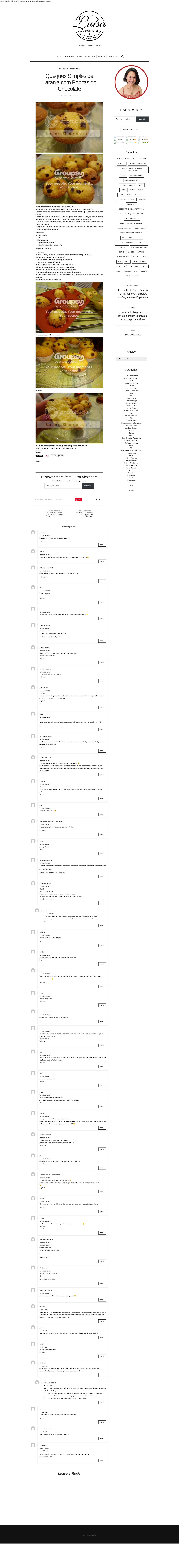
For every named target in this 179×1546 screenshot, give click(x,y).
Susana (42, 781)
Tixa (40, 588)
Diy (131, 418)
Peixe (127, 261)
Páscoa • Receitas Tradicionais (131, 450)
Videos (101, 57)
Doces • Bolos (140, 228)
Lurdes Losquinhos (45, 669)
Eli (40, 1409)
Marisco (141, 252)
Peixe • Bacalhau (139, 261)
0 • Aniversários (123, 159)
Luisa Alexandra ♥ (50, 911)
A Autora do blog (44, 625)
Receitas (69, 57)
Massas (135, 257)
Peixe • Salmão (131, 468)
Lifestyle (90, 57)
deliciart (42, 1306)
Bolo (133, 330)
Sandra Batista (44, 648)
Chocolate (142, 199)
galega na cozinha (45, 860)
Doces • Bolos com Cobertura (131, 233)
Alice (41, 1028)
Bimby (132, 190)
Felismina (42, 932)
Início (59, 57)
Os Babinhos (43, 1268)
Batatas (123, 190)
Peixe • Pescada (141, 266)
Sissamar (42, 533)
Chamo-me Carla (45, 757)
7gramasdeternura (45, 736)
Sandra (41, 1092)
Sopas (127, 276)
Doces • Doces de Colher (131, 242)
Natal (144, 257)
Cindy (41, 1344)
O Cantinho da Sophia (46, 568)
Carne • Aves (131, 398)
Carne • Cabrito (131, 403)
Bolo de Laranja (133, 334)
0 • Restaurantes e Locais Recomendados (132, 170)
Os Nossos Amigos (131, 443)
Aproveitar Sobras (127, 185)
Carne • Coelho (131, 405)
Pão (131, 448)
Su (40, 609)
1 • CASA (123, 175)
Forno (121, 252)
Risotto (131, 478)
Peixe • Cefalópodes (124, 266)
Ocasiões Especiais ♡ (131, 440)
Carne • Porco (139, 195)
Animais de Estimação (131, 378)
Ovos (120, 261)
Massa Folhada (123, 257)
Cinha (41, 841)
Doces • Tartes (122, 247)
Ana (40, 805)
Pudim (131, 470)
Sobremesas (131, 480)
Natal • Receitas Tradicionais (131, 438)
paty (40, 1052)
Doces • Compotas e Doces (132, 237)
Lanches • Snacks (131, 428)
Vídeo (136, 276)
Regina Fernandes (45, 1134)
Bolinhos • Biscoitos (69, 69)
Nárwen (42, 1198)
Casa (79, 57)
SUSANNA (43, 1445)
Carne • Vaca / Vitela (131, 410)
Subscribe (88, 486)
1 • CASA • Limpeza (136, 175)
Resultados (131, 475)
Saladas (144, 271)
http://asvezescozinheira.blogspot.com (51, 637)
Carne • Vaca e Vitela (126, 199)
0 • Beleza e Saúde (140, 159)
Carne (140, 190)
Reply (102, 545)
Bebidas (131, 386)
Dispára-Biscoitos (132, 218)
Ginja (41, 1156)
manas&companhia (46, 1239)
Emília (41, 952)
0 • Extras (121, 163)
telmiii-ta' (42, 1363)
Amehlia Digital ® (45, 883)
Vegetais (131, 490)
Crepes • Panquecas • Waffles (131, 214)
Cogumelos (131, 204)
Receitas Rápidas (130, 271)
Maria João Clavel (45, 1290)
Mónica (41, 551)
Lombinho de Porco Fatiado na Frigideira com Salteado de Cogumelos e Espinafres (133, 294)
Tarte (131, 485)
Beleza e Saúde (131, 388)
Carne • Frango (124, 195)
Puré (118, 271)
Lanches (131, 252)
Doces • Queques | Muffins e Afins (43, 499)
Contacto (113, 57)
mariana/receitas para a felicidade (50, 821)
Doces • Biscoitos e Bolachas (131, 223)
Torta (131, 488)
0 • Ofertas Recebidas (137, 163)
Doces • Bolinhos (124, 228)
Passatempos (131, 453)
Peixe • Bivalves (131, 460)
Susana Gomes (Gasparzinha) (49, 1175)
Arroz (141, 185)
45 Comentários (58, 499)
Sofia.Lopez (43, 1113)
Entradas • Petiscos (131, 425)
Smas (41, 1328)
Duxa (41, 993)
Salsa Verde (43, 688)
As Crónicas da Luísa (131, 383)
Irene (41, 1073)
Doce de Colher (131, 420)
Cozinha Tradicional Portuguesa (131, 209)
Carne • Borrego (131, 401)
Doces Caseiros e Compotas (131, 423)
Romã (41, 1218)
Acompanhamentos (132, 180)
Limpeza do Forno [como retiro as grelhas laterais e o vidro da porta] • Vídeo (133, 316)
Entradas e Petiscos (139, 247)
